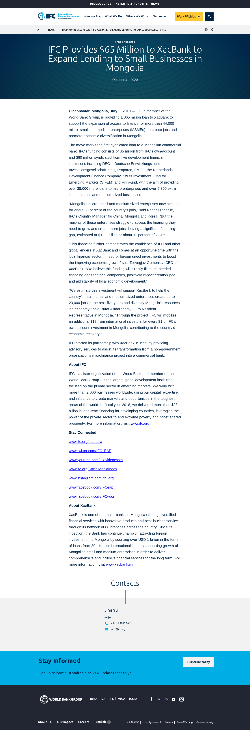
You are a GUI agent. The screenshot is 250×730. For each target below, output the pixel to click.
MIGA (121, 698)
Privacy (169, 722)
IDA (103, 698)
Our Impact (160, 16)
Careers (83, 722)
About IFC (45, 722)
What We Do (113, 16)
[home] (38, 30)
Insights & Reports (131, 3)
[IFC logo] (58, 16)
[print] (205, 30)
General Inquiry (205, 722)
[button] (209, 16)
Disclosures (101, 3)
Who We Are (92, 16)
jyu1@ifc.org (118, 629)
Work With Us (186, 16)
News (155, 3)
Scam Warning (185, 722)
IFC (111, 698)
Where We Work (137, 16)
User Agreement (152, 722)
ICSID (133, 698)
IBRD (93, 698)
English (101, 721)
